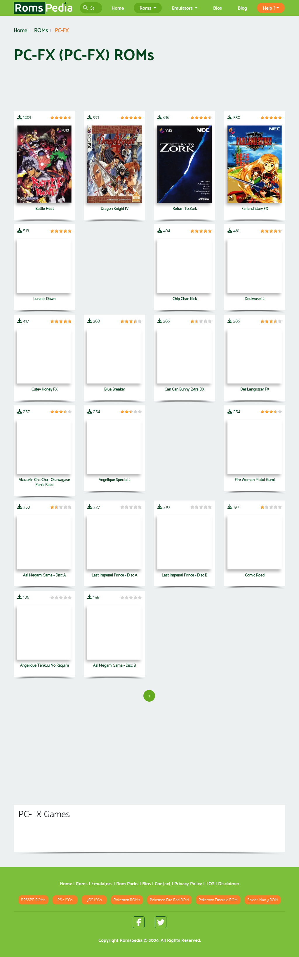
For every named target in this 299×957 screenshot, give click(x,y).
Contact (163, 883)
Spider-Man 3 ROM (262, 899)
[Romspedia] (43, 8)
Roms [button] (146, 8)
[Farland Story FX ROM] (254, 164)
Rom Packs (127, 883)
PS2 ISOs (65, 899)
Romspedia (131, 940)
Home (118, 8)
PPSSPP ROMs (33, 899)
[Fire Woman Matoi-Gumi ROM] (254, 447)
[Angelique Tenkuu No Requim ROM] (44, 632)
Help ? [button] (269, 8)
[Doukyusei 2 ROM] (254, 266)
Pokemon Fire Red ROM (169, 899)
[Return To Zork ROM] (184, 164)
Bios (217, 8)
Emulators (101, 883)
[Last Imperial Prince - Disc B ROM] (184, 542)
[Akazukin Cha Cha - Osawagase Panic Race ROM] (44, 447)
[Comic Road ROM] (254, 542)
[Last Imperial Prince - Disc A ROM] (114, 542)
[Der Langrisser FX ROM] (254, 356)
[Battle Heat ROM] (44, 164)
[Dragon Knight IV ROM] (114, 164)
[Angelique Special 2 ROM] (114, 447)
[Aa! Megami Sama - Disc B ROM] (114, 632)
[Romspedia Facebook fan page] (139, 922)
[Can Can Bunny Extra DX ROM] (184, 356)
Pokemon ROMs (127, 899)
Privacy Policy (188, 883)
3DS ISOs (94, 899)
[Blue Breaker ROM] (114, 356)
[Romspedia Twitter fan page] (160, 922)
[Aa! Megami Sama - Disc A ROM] (44, 542)
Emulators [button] (183, 8)
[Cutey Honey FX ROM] (44, 356)
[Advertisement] (149, 89)
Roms (82, 883)
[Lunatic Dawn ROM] (44, 266)
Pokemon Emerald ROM (218, 899)
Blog (242, 8)
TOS (210, 883)
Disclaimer (228, 883)
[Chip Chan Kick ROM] (184, 266)
